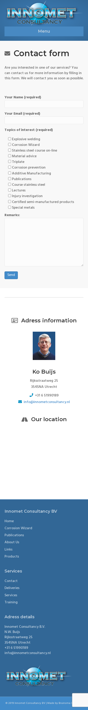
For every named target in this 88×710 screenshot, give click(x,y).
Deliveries (12, 588)
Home (9, 521)
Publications (14, 535)
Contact (11, 581)
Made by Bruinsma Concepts (65, 703)
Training (11, 602)
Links (8, 550)
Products (12, 557)
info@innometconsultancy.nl (47, 402)
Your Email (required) (22, 114)
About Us (12, 542)
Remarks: (12, 215)
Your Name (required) (23, 97)
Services (11, 595)
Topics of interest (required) (29, 130)
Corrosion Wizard (18, 528)
